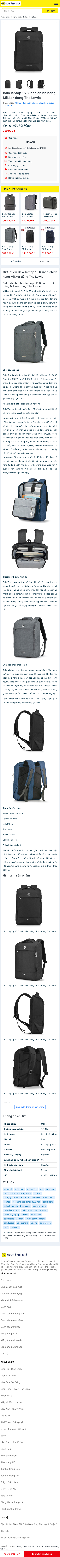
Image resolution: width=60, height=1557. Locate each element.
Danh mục (6, 1306)
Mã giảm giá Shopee (11, 1346)
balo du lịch (32, 1189)
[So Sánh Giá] (15, 1255)
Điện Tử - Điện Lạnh (11, 1369)
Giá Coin (4, 1549)
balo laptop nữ (39, 1206)
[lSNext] (53, 49)
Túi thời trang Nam (10, 1469)
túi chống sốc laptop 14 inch (41, 1197)
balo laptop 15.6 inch (13, 1219)
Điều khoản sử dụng (11, 1293)
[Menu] (56, 3)
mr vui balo (36, 1214)
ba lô (6, 1227)
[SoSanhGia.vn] (14, 3)
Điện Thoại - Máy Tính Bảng (15, 1389)
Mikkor (18, 103)
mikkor (25, 1214)
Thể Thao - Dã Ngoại (12, 1422)
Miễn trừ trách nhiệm (12, 1300)
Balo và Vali (16, 17)
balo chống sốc (11, 1206)
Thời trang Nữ (8, 1462)
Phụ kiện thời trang (11, 1509)
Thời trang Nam (9, 1455)
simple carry (31, 1219)
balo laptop (9, 1223)
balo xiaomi (48, 1202)
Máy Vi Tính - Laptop (12, 1402)
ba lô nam (50, 1189)
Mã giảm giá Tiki (9, 1333)
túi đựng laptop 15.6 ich (15, 1197)
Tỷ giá (18, 1546)
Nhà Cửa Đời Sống (10, 1382)
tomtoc (7, 1202)
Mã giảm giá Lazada (11, 1340)
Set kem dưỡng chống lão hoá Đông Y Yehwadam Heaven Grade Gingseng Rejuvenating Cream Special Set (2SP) (30, 1235)
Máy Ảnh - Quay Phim (12, 1409)
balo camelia (22, 1223)
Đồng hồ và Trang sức (12, 1502)
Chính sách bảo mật (11, 1286)
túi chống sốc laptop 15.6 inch (26, 1202)
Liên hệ (4, 1353)
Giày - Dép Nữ (8, 1489)
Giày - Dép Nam (9, 1482)
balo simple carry (11, 1210)
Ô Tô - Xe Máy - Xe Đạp (13, 1429)
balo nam (15, 1227)
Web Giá (54, 1546)
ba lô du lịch (9, 1193)
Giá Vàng (46, 1546)
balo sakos (25, 1206)
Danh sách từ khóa (11, 1326)
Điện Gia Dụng (8, 1375)
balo (42, 1189)
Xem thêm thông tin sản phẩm (30, 1107)
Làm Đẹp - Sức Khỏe (12, 1442)
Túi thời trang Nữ (10, 1475)
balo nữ (34, 1223)
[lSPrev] (6, 49)
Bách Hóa (6, 1449)
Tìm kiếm (50, 10)
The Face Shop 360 (31, 1546)
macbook (8, 1189)
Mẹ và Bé (5, 1415)
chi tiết (44, 261)
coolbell (37, 1193)
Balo (25, 17)
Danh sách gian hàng (12, 1320)
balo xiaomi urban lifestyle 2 (34, 1210)
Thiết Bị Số (6, 1395)
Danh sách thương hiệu (13, 1313)
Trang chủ (5, 17)
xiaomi (42, 1219)
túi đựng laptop (24, 1193)
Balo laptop (34, 17)
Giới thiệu (15, 261)
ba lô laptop (45, 1223)
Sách (3, 1435)
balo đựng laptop (12, 1214)
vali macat (19, 1189)
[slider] (8, 84)
